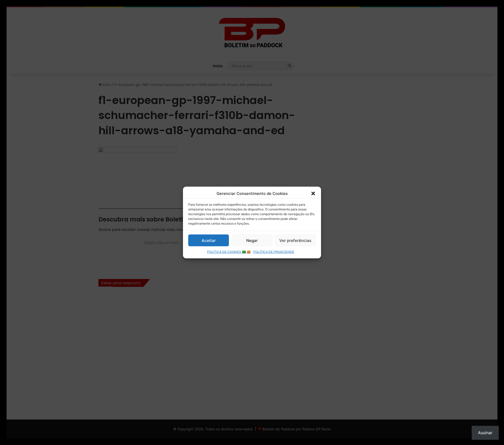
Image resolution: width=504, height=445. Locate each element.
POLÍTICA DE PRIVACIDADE (273, 252)
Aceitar (209, 240)
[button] (313, 193)
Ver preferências (295, 240)
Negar (252, 240)
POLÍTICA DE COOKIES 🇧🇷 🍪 (229, 252)
